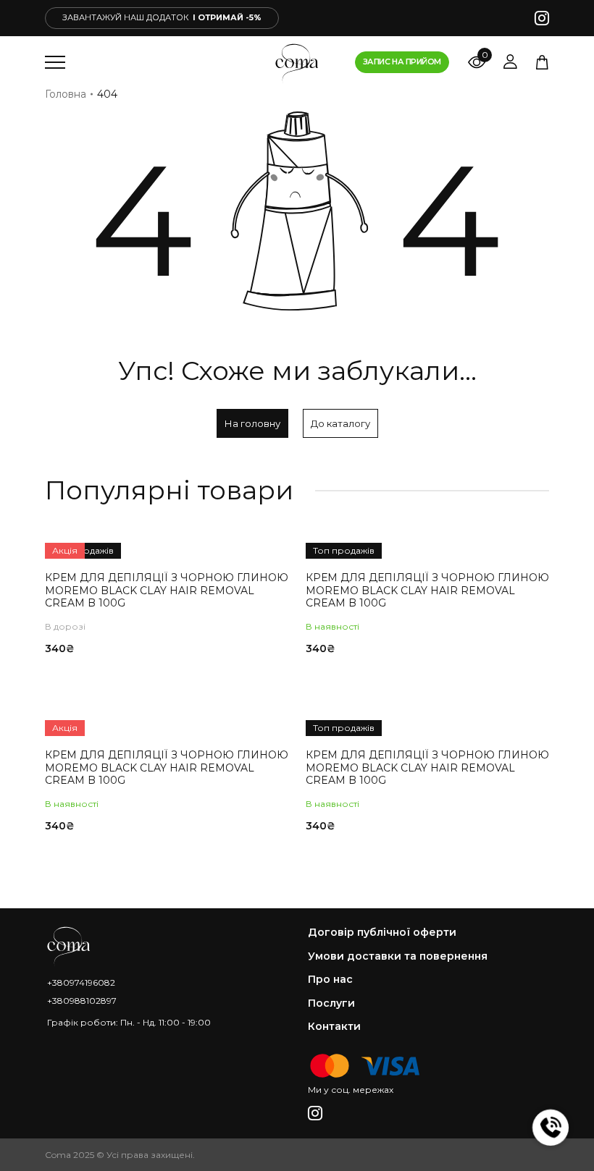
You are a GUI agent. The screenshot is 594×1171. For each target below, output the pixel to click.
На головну (252, 423)
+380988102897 (82, 1000)
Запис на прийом (402, 61)
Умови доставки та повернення (398, 956)
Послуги (331, 1003)
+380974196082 (81, 982)
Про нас (330, 979)
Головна (65, 94)
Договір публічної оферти (382, 932)
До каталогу (340, 423)
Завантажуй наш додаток (162, 17)
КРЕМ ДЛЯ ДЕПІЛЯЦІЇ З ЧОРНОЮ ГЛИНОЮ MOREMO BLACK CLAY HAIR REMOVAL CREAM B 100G (166, 590)
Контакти (334, 1026)
